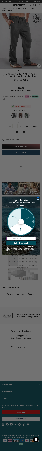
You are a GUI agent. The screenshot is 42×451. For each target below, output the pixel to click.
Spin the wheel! (21, 243)
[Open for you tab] (36, 439)
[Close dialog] (38, 198)
